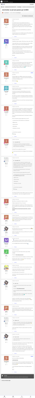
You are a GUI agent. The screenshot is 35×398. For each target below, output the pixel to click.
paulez (6, 220)
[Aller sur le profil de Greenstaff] (6, 88)
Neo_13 (6, 163)
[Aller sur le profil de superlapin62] (2, 12)
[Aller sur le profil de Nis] (6, 41)
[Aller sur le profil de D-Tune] (6, 267)
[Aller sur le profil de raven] (6, 62)
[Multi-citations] (13, 36)
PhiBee (6, 232)
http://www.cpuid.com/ (19, 254)
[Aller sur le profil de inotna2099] (6, 108)
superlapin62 (7, 12)
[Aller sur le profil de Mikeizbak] (6, 240)
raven (6, 65)
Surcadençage (18, 12)
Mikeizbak (6, 243)
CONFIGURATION (15, 360)
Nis (6, 44)
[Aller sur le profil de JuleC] (6, 251)
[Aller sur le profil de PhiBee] (6, 228)
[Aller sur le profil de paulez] (6, 217)
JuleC (6, 255)
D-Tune (6, 270)
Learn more (2, 1)
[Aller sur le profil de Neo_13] (6, 159)
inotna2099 (6, 111)
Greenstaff (6, 91)
